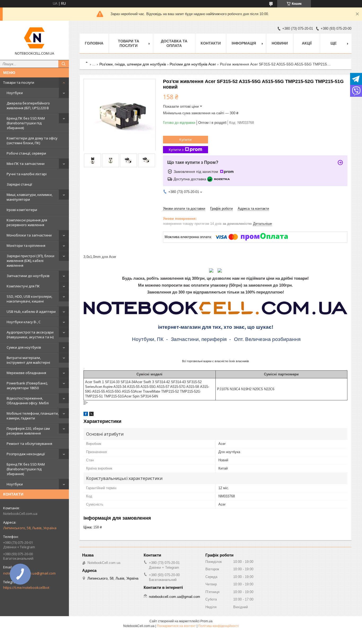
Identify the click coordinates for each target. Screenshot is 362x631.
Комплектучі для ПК (23, 286)
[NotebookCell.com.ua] (34, 38)
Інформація (244, 43)
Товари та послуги (18, 82)
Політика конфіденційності (218, 626)
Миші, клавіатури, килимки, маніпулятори (29, 197)
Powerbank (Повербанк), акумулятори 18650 (27, 385)
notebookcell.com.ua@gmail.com (174, 597)
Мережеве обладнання (26, 372)
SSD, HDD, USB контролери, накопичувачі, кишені (29, 299)
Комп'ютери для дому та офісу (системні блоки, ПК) (32, 140)
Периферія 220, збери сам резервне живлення (28, 431)
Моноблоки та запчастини (29, 235)
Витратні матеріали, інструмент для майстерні (28, 360)
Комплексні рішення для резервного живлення (27, 222)
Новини (280, 43)
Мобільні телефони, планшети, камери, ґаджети (33, 415)
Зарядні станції (19, 184)
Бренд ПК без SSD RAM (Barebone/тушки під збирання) (26, 123)
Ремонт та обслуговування (29, 443)
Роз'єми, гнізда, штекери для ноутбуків (132, 64)
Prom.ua (206, 621)
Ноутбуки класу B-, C (24, 321)
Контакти (211, 43)
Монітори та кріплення (26, 245)
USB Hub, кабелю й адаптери (31, 311)
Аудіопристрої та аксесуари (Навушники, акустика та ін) (30, 334)
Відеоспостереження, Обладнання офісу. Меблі (28, 400)
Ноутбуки (15, 92)
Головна (94, 43)
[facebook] (85, 415)
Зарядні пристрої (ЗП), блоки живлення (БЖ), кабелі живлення (30, 260)
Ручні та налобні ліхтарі (27, 174)
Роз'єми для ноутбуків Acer (193, 64)
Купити (185, 139)
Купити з (176, 149)
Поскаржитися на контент (176, 626)
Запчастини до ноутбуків (28, 275)
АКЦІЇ (307, 43)
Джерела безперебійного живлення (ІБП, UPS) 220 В (28, 105)
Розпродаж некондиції (26, 454)
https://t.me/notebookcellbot (26, 587)
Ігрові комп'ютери (22, 209)
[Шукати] (63, 64)
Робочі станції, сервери (26, 153)
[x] (91, 415)
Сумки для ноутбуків (24, 347)
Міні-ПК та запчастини (26, 163)
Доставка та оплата (174, 43)
